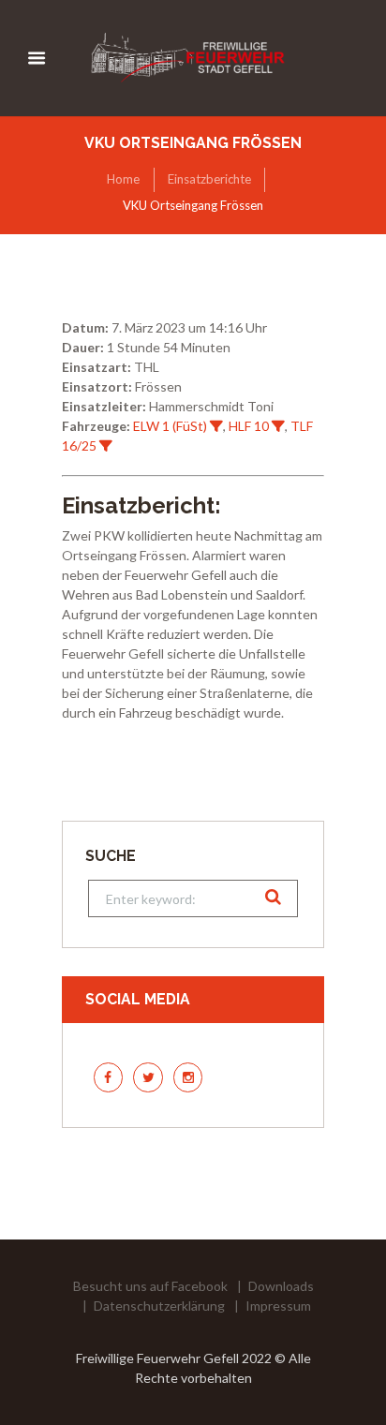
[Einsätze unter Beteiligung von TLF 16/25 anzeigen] (105, 446)
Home (123, 178)
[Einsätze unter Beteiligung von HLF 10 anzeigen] (278, 426)
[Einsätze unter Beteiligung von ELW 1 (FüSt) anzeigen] (216, 426)
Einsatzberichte (209, 178)
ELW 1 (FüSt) (170, 426)
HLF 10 (249, 426)
